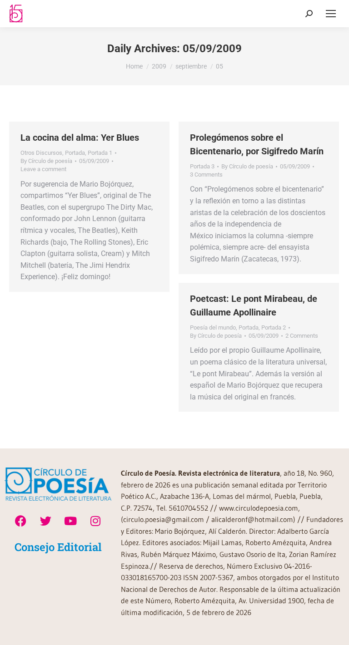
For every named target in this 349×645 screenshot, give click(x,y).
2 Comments (301, 335)
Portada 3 (202, 166)
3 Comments (206, 174)
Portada (75, 152)
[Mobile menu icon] (331, 14)
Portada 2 (273, 327)
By (46, 161)
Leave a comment (43, 169)
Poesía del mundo (213, 327)
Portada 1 (100, 152)
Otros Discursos (41, 152)
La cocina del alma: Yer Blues (79, 137)
